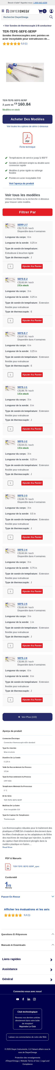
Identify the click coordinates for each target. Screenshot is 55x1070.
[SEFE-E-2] (10, 280)
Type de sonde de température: (21, 248)
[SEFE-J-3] (10, 496)
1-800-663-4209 (40, 3)
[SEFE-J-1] (10, 388)
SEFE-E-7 (22, 333)
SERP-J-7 (22, 225)
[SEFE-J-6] (10, 659)
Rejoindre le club (27, 1026)
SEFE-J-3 (22, 495)
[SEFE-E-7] (10, 334)
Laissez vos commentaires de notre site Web (27, 1037)
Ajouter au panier (32, 266)
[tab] (27, 863)
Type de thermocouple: (17, 257)
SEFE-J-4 (22, 550)
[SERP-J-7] (10, 226)
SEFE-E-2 (22, 279)
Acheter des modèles (27, 119)
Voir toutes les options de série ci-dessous (27, 126)
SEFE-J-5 (22, 604)
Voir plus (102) (28, 717)
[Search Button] (51, 17)
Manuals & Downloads (13, 945)
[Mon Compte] (51, 11)
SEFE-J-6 (22, 658)
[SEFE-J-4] (10, 550)
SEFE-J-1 (22, 387)
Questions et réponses (14, 934)
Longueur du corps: (15, 237)
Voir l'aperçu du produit (21, 183)
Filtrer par (27, 212)
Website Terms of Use (30, 1061)
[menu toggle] (3, 11)
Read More (7, 847)
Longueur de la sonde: (17, 243)
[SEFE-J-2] (10, 442)
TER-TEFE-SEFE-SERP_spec (25, 866)
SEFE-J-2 (22, 441)
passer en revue (10, 897)
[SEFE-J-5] (10, 605)
